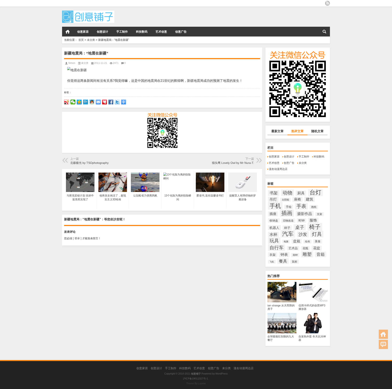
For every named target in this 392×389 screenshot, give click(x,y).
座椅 (297, 199)
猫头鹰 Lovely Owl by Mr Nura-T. (233, 162)
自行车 (277, 247)
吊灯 (273, 199)
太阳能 (285, 199)
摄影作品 (304, 214)
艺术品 (293, 248)
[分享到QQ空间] (79, 102)
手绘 (289, 206)
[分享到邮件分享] (98, 102)
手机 (275, 206)
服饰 (313, 220)
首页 (67, 32)
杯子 (287, 227)
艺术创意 (161, 31)
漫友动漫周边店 (278, 169)
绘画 (307, 241)
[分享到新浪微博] (66, 102)
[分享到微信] (73, 102)
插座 (273, 214)
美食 (318, 241)
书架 (274, 193)
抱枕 (313, 207)
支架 (319, 214)
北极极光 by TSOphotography (89, 162)
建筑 (309, 199)
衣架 (273, 254)
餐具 (283, 261)
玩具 (274, 240)
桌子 (299, 227)
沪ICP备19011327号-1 (195, 378)
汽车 (288, 234)
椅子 (315, 227)
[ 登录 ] (77, 238)
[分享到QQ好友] (92, 102)
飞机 (272, 261)
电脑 (286, 241)
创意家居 (83, 31)
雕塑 (307, 254)
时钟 (301, 220)
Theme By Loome (196, 383)
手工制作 (122, 31)
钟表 (284, 255)
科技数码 (141, 31)
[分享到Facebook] (111, 102)
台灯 (315, 192)
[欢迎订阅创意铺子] (327, 3)
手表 (301, 206)
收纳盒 (274, 220)
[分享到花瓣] (104, 102)
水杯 (273, 234)
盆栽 (296, 241)
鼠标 (294, 261)
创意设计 (102, 31)
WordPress (221, 373)
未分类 (91, 39)
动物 (287, 192)
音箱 (320, 254)
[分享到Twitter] (117, 102)
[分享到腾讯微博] (85, 102)
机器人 (274, 227)
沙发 (302, 234)
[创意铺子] (88, 11)
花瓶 (305, 248)
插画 (286, 213)
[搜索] (324, 32)
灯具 (317, 234)
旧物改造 (288, 220)
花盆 (316, 248)
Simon (71, 63)
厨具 (301, 193)
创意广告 (181, 31)
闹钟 (295, 255)
